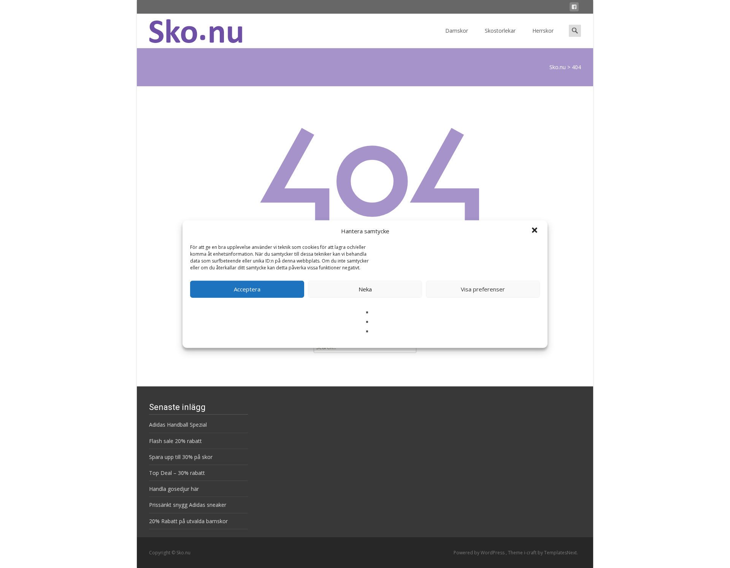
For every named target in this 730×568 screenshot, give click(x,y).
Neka (365, 289)
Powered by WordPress (480, 552)
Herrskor (543, 30)
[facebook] (574, 8)
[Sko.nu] (189, 29)
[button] (535, 231)
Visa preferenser (483, 289)
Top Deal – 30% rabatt (177, 472)
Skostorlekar (500, 30)
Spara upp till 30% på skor (181, 456)
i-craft (531, 552)
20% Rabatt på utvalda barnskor (188, 521)
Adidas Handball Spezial (178, 424)
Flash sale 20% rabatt (175, 441)
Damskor (456, 30)
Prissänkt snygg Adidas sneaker (187, 504)
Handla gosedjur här (174, 488)
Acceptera (247, 289)
